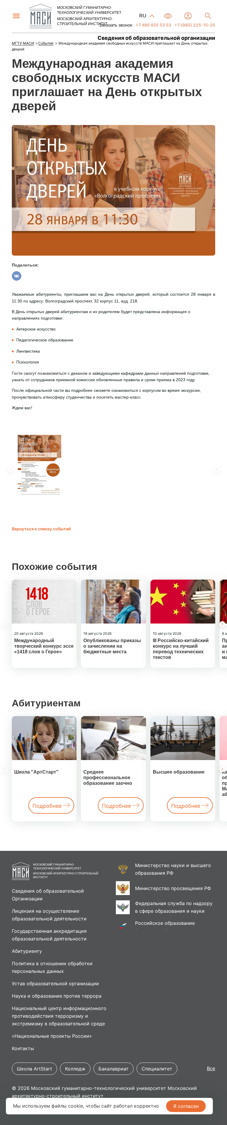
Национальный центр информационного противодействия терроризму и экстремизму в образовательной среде (59, 1016)
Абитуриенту (27, 951)
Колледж (75, 1069)
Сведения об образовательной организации (156, 38)
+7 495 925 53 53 (153, 24)
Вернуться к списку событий (41, 528)
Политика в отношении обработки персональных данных (52, 967)
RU (143, 15)
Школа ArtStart (34, 1069)
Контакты (23, 1048)
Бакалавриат (113, 1069)
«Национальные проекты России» (52, 1036)
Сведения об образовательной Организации (48, 895)
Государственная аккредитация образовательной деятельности (49, 935)
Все (211, 1068)
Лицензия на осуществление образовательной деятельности (49, 915)
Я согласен (186, 1106)
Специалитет (157, 1069)
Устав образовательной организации (55, 983)
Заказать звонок (115, 24)
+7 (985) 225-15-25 (194, 24)
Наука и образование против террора (56, 996)
